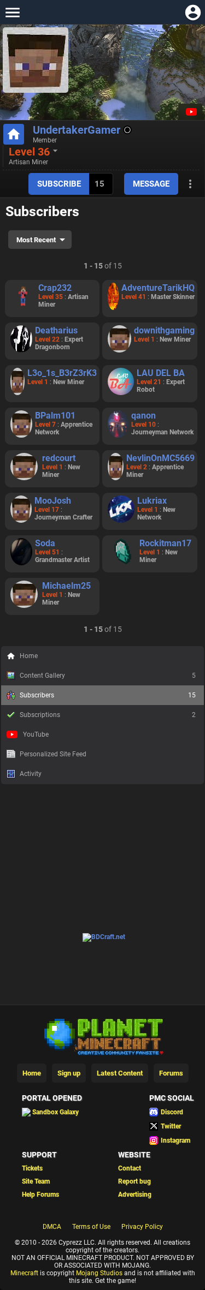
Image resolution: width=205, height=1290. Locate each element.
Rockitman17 (165, 543)
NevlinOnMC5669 (160, 458)
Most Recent (36, 240)
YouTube (36, 734)
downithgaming (164, 330)
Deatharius (56, 330)
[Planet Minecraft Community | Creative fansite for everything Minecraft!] (102, 1035)
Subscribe (59, 184)
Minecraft (24, 1273)
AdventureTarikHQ (158, 288)
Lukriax (152, 500)
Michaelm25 (66, 586)
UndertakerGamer (76, 129)
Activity (31, 774)
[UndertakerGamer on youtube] (190, 112)
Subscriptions (108, 715)
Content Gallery (108, 675)
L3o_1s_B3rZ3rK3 (62, 373)
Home (29, 656)
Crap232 (55, 288)
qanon (143, 415)
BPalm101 (55, 415)
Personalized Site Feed (53, 754)
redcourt (58, 458)
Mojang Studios (99, 1273)
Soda (45, 543)
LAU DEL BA (161, 373)
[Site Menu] (12, 12)
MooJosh (52, 500)
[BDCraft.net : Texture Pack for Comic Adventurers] (104, 937)
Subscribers (108, 695)
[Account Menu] (192, 12)
